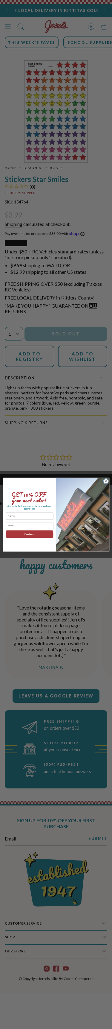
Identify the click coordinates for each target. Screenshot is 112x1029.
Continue (29, 533)
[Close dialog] (105, 481)
